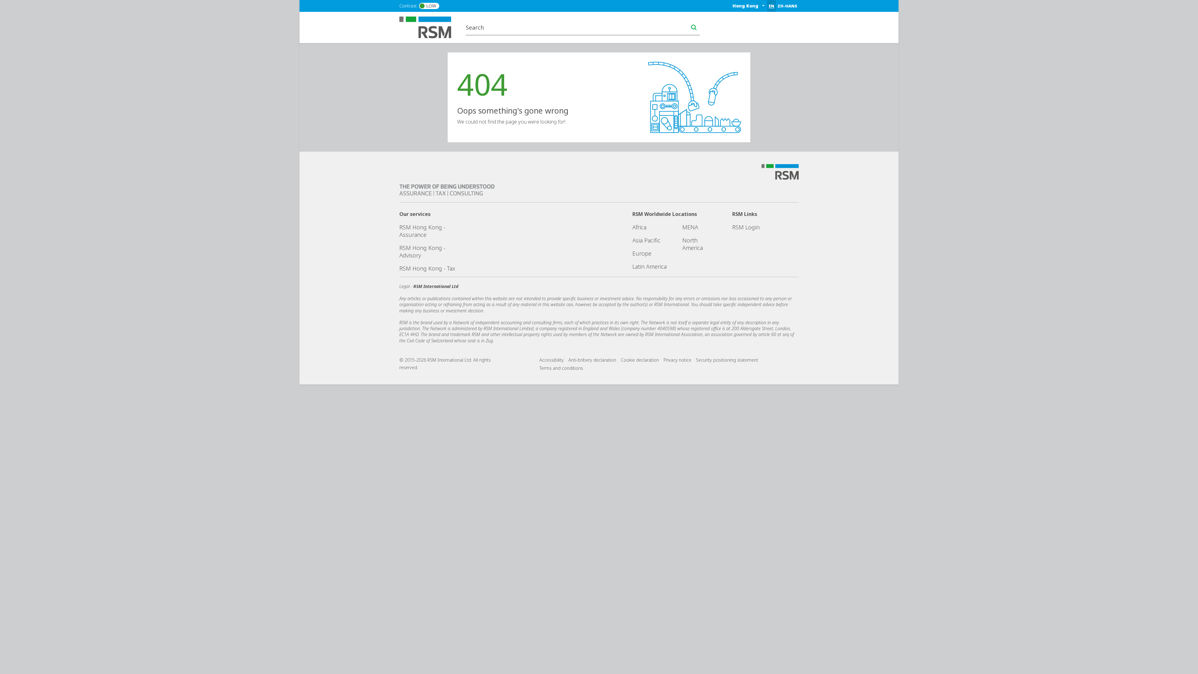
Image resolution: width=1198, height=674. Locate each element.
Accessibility (551, 360)
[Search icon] (694, 27)
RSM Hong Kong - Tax (427, 268)
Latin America (649, 266)
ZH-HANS (787, 6)
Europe (641, 253)
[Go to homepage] (429, 26)
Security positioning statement (727, 360)
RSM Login (746, 227)
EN (771, 6)
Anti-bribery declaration (592, 360)
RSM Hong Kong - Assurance (422, 230)
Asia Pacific (646, 240)
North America (692, 244)
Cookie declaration (640, 360)
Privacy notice (677, 360)
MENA (690, 227)
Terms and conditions (561, 368)
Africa (639, 227)
